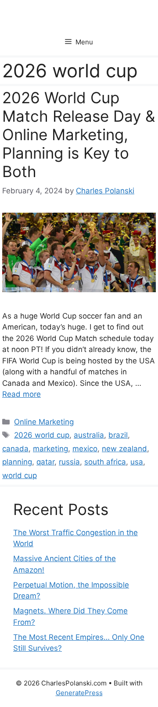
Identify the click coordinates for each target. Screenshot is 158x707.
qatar (45, 461)
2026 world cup (41, 435)
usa (136, 461)
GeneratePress (79, 693)
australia (89, 435)
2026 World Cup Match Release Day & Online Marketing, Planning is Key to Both (78, 134)
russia (69, 461)
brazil (118, 435)
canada (15, 448)
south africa (105, 461)
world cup (19, 475)
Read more (21, 394)
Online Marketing (44, 421)
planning (17, 461)
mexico (84, 448)
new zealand (124, 448)
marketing (50, 448)
